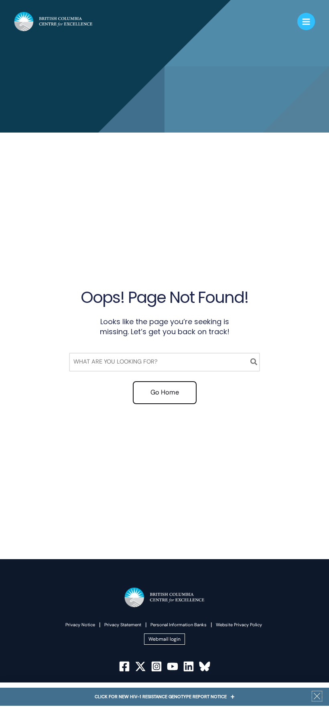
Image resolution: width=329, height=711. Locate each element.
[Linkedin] (188, 666)
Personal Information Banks (178, 624)
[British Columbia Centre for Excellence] (53, 21)
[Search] (254, 362)
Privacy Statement (122, 624)
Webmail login (164, 639)
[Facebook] (124, 666)
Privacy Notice (80, 624)
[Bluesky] (204, 666)
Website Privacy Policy (239, 624)
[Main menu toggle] (306, 22)
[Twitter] (140, 666)
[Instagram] (156, 666)
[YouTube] (172, 666)
